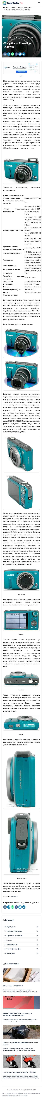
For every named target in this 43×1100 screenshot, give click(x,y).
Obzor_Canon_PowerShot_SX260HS (18, 10)
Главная (6, 7)
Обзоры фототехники (10, 37)
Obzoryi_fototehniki (25, 7)
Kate (31, 37)
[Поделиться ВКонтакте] (5, 54)
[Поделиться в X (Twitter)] (20, 54)
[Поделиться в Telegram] (8, 54)
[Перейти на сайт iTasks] (21, 68)
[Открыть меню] (39, 2)
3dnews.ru (14, 897)
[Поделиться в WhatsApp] (12, 54)
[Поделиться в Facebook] (16, 54)
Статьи (13, 7)
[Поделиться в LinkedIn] (23, 54)
